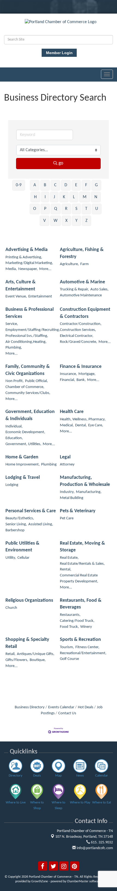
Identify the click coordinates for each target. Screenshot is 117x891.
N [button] (95, 197)
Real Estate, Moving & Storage (82, 547)
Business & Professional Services (29, 313)
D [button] (65, 185)
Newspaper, (28, 269)
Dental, (81, 425)
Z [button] (86, 221)
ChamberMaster (77, 881)
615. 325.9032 (101, 842)
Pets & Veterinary (78, 511)
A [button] (34, 185)
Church (11, 608)
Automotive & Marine (82, 282)
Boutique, (38, 660)
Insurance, (68, 374)
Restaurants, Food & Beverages (80, 604)
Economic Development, (25, 432)
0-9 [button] (18, 185)
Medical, (67, 425)
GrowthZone (39, 881)
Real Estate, (69, 558)
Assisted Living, (40, 524)
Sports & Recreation (80, 639)
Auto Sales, (99, 289)
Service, (11, 324)
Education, (14, 438)
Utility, (10, 558)
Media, (11, 269)
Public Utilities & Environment (22, 547)
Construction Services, (78, 330)
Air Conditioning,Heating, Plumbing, (26, 345)
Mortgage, (87, 374)
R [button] (66, 209)
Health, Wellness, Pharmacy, (83, 419)
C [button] (55, 185)
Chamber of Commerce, (24, 387)
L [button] (74, 197)
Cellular (23, 558)
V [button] (44, 221)
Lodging (11, 485)
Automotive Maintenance (81, 295)
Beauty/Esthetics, (19, 518)
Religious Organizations (29, 600)
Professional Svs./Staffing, (26, 336)
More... (45, 269)
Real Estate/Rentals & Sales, (82, 564)
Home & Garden (21, 457)
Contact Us (67, 713)
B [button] (45, 185)
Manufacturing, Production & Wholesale (85, 481)
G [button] (96, 185)
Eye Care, (95, 425)
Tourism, (67, 647)
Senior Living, (16, 524)
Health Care (72, 411)
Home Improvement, (22, 464)
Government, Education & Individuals (30, 415)
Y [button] (76, 221)
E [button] (76, 185)
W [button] (55, 221)
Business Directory (30, 707)
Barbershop (14, 530)
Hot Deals (85, 707)
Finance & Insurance (80, 366)
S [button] (76, 209)
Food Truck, (69, 627)
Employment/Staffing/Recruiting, (32, 330)
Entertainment (40, 296)
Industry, (67, 492)
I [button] (45, 197)
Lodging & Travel (22, 477)
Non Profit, (14, 381)
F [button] (86, 185)
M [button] (85, 197)
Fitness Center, (87, 647)
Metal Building (71, 498)
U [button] (96, 209)
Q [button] (55, 209)
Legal (65, 457)
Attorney (67, 464)
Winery (86, 627)
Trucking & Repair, (74, 289)
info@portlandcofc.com (94, 848)
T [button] (86, 209)
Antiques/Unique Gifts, (35, 654)
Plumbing (49, 464)
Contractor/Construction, (80, 324)
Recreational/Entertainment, (83, 653)
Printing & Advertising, (23, 257)
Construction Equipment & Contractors (85, 313)
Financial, (67, 380)
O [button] (34, 209)
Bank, (81, 380)
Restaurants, (70, 615)
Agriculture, (69, 264)
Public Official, (36, 381)
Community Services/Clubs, (27, 393)
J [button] (54, 197)
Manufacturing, (88, 492)
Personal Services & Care (30, 511)
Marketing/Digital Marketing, (29, 263)
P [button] (45, 209)
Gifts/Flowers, (16, 660)
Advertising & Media (26, 249)
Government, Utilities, (23, 444)
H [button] (35, 197)
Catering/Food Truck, (77, 621)
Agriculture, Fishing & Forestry (82, 253)
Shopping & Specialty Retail (27, 643)
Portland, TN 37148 (84, 837)
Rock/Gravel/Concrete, (78, 342)
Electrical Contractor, (76, 336)
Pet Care (66, 518)
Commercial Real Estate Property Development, (79, 578)
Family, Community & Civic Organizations (27, 370)
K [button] (64, 197)
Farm (84, 264)
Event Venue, (16, 296)
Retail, (10, 654)
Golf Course (69, 659)
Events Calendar (61, 707)
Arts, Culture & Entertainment (20, 286)
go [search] (61, 163)
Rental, (65, 569)
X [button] (66, 221)
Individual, (14, 426)
